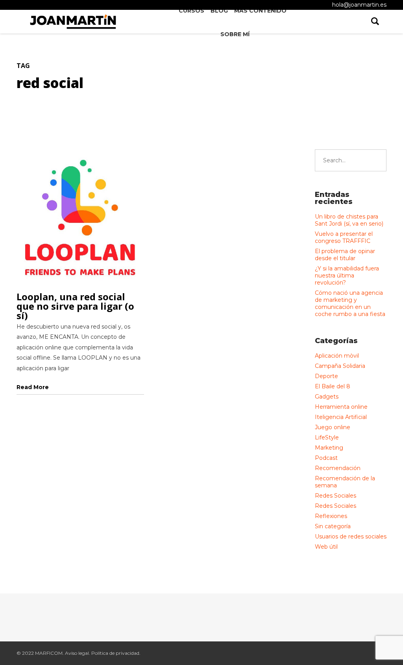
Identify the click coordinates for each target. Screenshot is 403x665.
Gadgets (326, 396)
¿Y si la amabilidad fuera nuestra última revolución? (347, 275)
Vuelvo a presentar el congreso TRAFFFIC (344, 237)
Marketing (329, 447)
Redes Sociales (335, 495)
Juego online (332, 427)
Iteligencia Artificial (341, 417)
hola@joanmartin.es (359, 4)
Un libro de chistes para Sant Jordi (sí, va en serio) (349, 220)
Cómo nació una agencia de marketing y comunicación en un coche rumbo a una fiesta (350, 303)
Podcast (326, 457)
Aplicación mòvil (337, 355)
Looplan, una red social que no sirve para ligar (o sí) (75, 306)
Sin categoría (333, 526)
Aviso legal (77, 653)
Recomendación (337, 468)
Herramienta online (341, 406)
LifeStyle (327, 437)
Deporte (326, 376)
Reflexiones (331, 516)
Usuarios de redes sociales (350, 536)
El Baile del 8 (332, 386)
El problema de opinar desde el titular (345, 255)
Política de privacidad (115, 653)
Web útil (326, 546)
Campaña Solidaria (340, 365)
